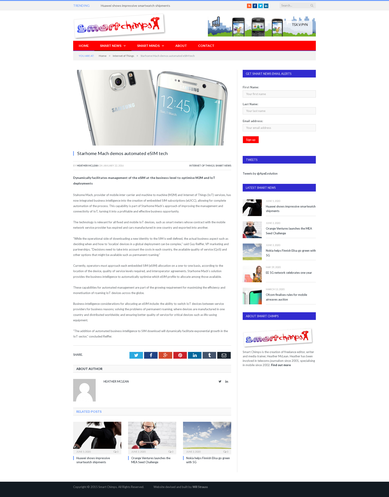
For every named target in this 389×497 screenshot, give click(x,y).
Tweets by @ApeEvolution (260, 173)
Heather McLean (87, 165)
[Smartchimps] (119, 26)
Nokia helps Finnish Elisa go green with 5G (291, 253)
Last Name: (250, 104)
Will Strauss (200, 487)
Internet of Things (202, 165)
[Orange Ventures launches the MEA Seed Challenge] (152, 437)
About (181, 46)
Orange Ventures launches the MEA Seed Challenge (289, 231)
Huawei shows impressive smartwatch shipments (135, 5)
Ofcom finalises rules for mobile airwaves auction (286, 297)
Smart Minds (148, 46)
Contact (206, 46)
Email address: (253, 121)
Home (84, 46)
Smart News (110, 46)
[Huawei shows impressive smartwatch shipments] (97, 437)
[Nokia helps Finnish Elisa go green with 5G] (207, 437)
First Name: (251, 87)
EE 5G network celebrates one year (289, 272)
